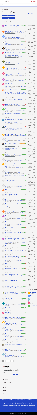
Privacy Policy (13, 402)
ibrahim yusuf (18, 167)
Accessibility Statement (23, 402)
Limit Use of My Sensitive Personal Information (25, 403)
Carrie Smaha (20, 26)
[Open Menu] (1, 1)
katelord (19, 140)
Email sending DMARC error (12, 194)
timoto (6, 38)
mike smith (7, 356)
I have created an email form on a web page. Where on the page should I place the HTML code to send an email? (14, 121)
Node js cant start (10, 227)
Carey (6, 218)
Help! (7, 171)
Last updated (23, 23)
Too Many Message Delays (12, 211)
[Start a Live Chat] (30, 1)
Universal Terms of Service (27, 406)
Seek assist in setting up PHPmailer (14, 344)
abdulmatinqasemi (21, 110)
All (31, 25)
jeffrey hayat (7, 80)
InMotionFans (33, 292)
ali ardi (6, 123)
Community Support (10, 12)
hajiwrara (22, 96)
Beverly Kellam (7, 49)
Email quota (9, 263)
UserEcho (26, 413)
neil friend (7, 75)
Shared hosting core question (12, 199)
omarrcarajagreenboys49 (21, 135)
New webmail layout (10, 79)
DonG (6, 167)
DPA (17, 402)
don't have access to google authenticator (15, 175)
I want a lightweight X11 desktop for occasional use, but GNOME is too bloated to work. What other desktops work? (15, 240)
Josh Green (20, 116)
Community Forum (5, 9)
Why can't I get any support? (12, 25)
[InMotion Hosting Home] (6, 1)
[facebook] (3, 374)
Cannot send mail (10, 185)
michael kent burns (8, 242)
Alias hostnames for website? (12, 339)
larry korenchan (7, 212)
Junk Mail (8, 349)
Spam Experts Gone (10, 154)
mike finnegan (7, 155)
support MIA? (9, 312)
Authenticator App (10, 298)
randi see (6, 105)
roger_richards (7, 313)
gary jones (7, 26)
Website (8, 245)
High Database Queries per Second (14, 99)
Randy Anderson (8, 345)
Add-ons (5, 385)
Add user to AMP (10, 47)
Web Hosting (5, 376)
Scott (31, 295)
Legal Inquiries (29, 402)
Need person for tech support (12, 108)
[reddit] (17, 374)
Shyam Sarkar (7, 86)
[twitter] (11, 374)
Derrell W (22, 32)
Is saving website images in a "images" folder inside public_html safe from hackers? (14, 205)
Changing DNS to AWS (11, 143)
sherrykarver (7, 110)
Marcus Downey (8, 44)
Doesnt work (9, 189)
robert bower (7, 324)
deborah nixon (7, 69)
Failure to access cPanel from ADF (13, 134)
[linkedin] (8, 374)
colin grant (7, 304)
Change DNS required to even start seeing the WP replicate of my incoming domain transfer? (15, 258)
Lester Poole (7, 100)
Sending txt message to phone (13, 317)
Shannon (6, 63)
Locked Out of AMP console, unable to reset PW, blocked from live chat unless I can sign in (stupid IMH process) (15, 54)
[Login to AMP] (32, 1)
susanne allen (18, 218)
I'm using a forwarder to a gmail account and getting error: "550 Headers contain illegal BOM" (15, 165)
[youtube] (14, 374)
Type (3, 23)
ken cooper (7, 135)
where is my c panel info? (11, 138)
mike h (6, 56)
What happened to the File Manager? (14, 31)
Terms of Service (8, 402)
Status (7, 23)
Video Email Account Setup (12, 307)
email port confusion (10, 159)
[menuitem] (31, 1)
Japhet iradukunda (8, 130)
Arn (31, 298)
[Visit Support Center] (33, 1)
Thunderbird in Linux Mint (12, 104)
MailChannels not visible (11, 180)
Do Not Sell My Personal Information (10, 403)
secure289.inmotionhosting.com (13, 303)
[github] (6, 374)
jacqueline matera (8, 96)
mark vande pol (7, 32)
